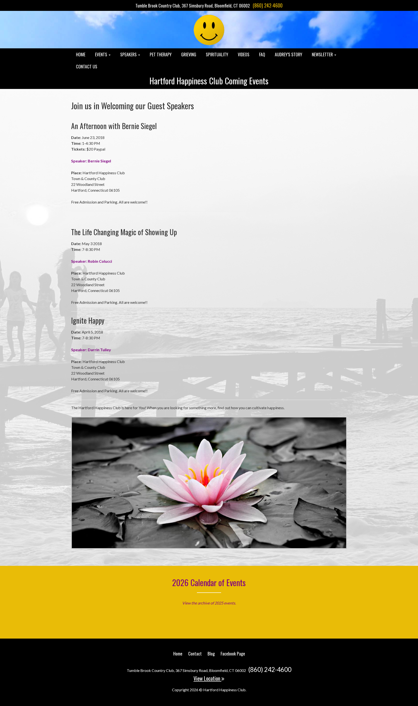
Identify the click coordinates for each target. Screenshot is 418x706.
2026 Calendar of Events (209, 582)
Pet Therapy (161, 54)
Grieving (188, 54)
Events (101, 54)
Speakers (129, 54)
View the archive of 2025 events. (209, 603)
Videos (243, 54)
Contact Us (86, 66)
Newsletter (323, 54)
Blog (211, 653)
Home (80, 54)
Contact (195, 653)
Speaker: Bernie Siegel (91, 161)
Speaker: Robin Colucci (91, 261)
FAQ (262, 54)
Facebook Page (233, 653)
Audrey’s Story (288, 54)
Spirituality (217, 54)
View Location (207, 678)
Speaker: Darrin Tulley (91, 349)
